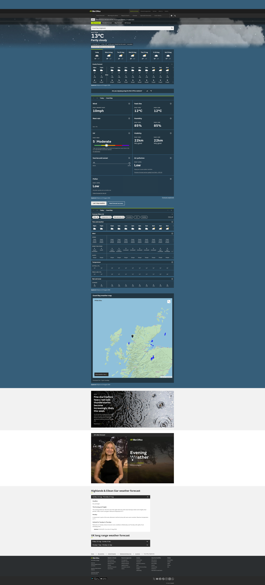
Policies (169, 558)
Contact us (153, 568)
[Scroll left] (168, 64)
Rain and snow (117, 217)
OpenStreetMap (169, 377)
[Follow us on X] (154, 578)
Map (118, 23)
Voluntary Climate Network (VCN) (95, 573)
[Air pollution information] (170, 158)
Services (154, 11)
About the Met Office (156, 558)
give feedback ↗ (122, 19)
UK (128, 23)
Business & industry (140, 563)
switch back (131, 19)
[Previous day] (93, 98)
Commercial (154, 561)
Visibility (144, 217)
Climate (135, 15)
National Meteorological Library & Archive (96, 564)
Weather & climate (134, 11)
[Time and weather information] (172, 222)
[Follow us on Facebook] (160, 578)
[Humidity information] (170, 118)
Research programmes (146, 11)
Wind (94, 217)
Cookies (169, 561)
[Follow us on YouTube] (157, 578)
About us (161, 11)
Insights (138, 568)
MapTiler (163, 377)
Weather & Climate (112, 558)
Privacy (169, 565)
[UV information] (129, 133)
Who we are (154, 560)
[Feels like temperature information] (170, 103)
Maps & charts (125, 15)
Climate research (125, 563)
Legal (168, 563)
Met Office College (95, 560)
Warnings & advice (113, 15)
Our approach (124, 560)
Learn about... (158, 15)
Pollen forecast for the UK (99, 193)
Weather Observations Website (96, 569)
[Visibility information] (170, 133)
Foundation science (125, 567)
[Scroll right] (172, 64)
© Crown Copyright (170, 583)
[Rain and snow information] (172, 279)
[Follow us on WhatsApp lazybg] (172, 578)
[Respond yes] (147, 91)
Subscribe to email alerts (156, 570)
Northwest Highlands (103, 46)
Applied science (124, 565)
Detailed (107, 23)
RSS (168, 567)
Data (137, 565)
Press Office (154, 563)
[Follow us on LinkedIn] (169, 578)
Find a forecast (100, 15)
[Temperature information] (172, 262)
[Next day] (97, 98)
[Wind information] (172, 233)
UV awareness (96, 151)
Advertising (138, 570)
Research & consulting (141, 567)
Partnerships (154, 567)
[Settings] (171, 15)
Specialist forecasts (145, 15)
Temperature (104, 217)
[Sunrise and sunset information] (129, 158)
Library (122, 568)
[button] (132, 336)
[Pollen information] (170, 179)
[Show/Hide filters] (172, 214)
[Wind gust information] (129, 103)
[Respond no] (151, 91)
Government (139, 560)
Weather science (125, 561)
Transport (138, 561)
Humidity (129, 217)
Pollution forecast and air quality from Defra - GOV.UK (148, 172)
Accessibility (170, 560)
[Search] (171, 27)
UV (137, 217)
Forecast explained (168, 197)
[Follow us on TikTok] (163, 578)
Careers (166, 11)
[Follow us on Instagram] (166, 578)
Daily (96, 23)
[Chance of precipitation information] (129, 118)
